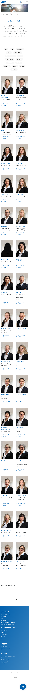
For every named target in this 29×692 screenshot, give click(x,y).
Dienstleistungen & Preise (7, 624)
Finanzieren (9, 63)
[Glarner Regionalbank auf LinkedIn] (17, 672)
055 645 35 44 (21, 104)
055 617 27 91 (21, 302)
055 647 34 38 (21, 434)
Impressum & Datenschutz (9, 676)
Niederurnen (17, 52)
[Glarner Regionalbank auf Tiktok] (12, 672)
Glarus (8, 52)
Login (22, 2)
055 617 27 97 (21, 504)
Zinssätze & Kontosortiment (8, 622)
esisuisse (15, 677)
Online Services (5, 640)
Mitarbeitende (9, 59)
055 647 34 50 (5, 661)
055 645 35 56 (21, 335)
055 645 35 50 (6, 368)
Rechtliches (20, 676)
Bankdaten (3, 616)
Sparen (14, 66)
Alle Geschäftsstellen (8, 585)
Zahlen (22, 66)
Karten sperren (5, 646)
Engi (12, 49)
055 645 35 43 (6, 232)
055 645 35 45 (21, 168)
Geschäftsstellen (5, 614)
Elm (6, 49)
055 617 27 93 (21, 368)
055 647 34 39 (6, 266)
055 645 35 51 (21, 568)
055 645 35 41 (6, 469)
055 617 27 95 (21, 137)
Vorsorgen (6, 66)
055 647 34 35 (6, 504)
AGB (26, 676)
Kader (19, 56)
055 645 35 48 (6, 401)
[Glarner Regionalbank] (7, 2)
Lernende (19, 59)
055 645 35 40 (6, 104)
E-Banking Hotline (5, 648)
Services (14, 69)
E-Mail (4, 105)
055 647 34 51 (21, 266)
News (2, 618)
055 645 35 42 (6, 335)
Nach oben (15, 600)
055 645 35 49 (6, 137)
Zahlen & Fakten (5, 620)
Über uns (12, 14)
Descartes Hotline (5, 650)
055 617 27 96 (21, 232)
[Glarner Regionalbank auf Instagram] (14, 672)
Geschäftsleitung (10, 56)
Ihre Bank (5, 14)
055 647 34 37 (6, 568)
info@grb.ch (4, 662)
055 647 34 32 (6, 434)
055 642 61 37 (21, 469)
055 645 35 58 (21, 401)
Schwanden (19, 49)
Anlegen (18, 63)
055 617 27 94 (6, 302)
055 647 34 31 (21, 199)
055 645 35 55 (6, 168)
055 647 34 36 (21, 535)
